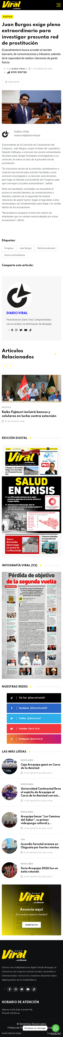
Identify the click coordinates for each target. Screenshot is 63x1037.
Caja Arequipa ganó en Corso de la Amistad (40, 766)
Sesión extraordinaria (14, 255)
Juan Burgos (25, 248)
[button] (4, 366)
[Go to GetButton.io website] (56, 1034)
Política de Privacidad (19, 1027)
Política (6, 407)
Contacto (31, 925)
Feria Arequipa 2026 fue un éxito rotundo (39, 870)
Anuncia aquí (31, 912)
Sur (23, 839)
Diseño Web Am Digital (11, 1033)
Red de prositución (46, 248)
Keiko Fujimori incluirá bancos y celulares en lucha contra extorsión (29, 414)
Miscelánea (27, 760)
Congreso (9, 248)
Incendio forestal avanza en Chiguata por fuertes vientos (40, 846)
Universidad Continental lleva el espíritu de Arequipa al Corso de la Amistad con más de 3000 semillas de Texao (41, 792)
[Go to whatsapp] (55, 1028)
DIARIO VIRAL (18, 69)
